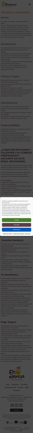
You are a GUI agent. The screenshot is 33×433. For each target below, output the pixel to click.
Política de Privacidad (18, 233)
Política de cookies (7, 233)
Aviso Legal (27, 233)
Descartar (16, 225)
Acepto (17, 220)
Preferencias (16, 229)
